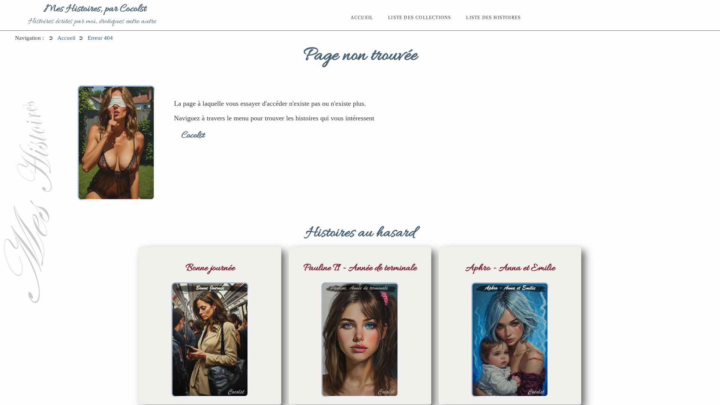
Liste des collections (419, 17)
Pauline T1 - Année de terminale (360, 268)
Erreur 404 (100, 38)
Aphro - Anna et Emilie (510, 268)
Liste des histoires (493, 17)
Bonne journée (210, 268)
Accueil (362, 17)
